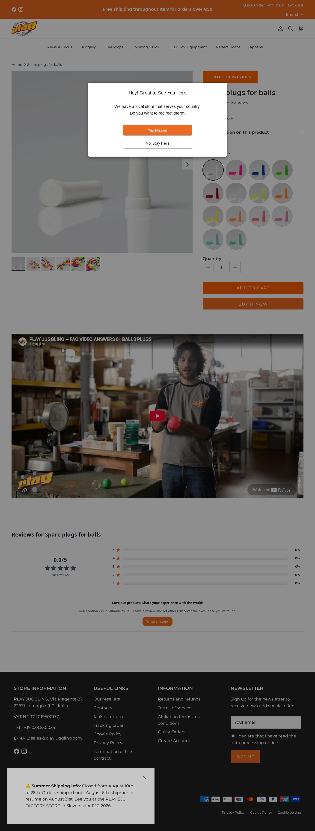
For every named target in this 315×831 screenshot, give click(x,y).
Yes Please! (157, 130)
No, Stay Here (157, 143)
